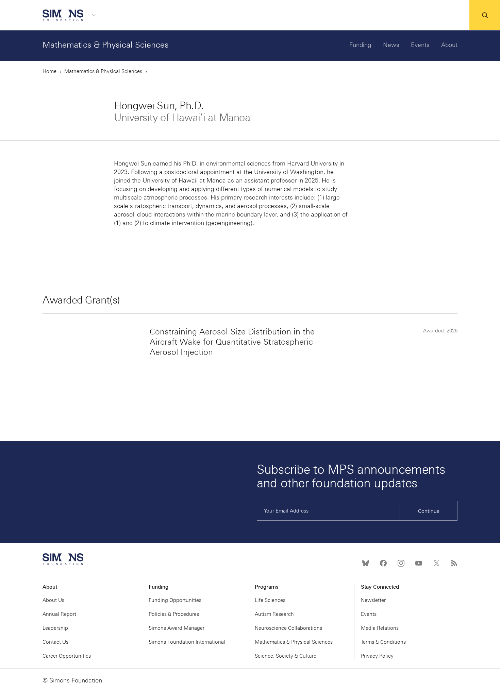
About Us (53, 600)
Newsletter (373, 600)
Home (49, 71)
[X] (436, 563)
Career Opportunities (67, 656)
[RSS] (454, 563)
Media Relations (380, 628)
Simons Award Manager (176, 628)
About (449, 45)
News (391, 45)
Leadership (55, 628)
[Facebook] (383, 563)
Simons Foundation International (187, 642)
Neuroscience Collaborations (288, 628)
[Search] (484, 15)
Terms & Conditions (383, 642)
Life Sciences (270, 600)
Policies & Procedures (174, 614)
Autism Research (274, 614)
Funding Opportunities (175, 600)
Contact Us (55, 642)
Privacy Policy (377, 656)
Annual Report (59, 614)
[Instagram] (401, 563)
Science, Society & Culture (285, 656)
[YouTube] (418, 563)
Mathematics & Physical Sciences (106, 45)
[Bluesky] (365, 563)
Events (420, 45)
